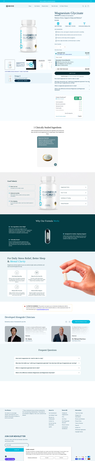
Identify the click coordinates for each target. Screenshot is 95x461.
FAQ (63, 417)
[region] (47, 1)
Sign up (16, 450)
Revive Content (65, 425)
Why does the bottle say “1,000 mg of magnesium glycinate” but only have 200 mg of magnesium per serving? (72, 82)
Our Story (64, 419)
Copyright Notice (79, 432)
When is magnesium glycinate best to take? (66, 86)
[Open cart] (88, 6)
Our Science (37, 6)
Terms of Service (79, 423)
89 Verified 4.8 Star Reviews (66, 15)
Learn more (81, 76)
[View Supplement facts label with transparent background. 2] (20, 65)
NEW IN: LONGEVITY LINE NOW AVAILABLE (47, 1)
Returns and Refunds (80, 419)
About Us (51, 410)
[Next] (90, 1)
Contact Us (51, 421)
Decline (61, 457)
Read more (28, 335)
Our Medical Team (53, 415)
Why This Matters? (58, 29)
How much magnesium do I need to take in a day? (67, 78)
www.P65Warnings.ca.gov (43, 309)
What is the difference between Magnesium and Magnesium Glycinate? (70, 89)
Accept (46, 457)
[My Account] (85, 6)
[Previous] (4, 1)
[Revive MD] (10, 6)
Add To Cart (72, 73)
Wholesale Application (80, 429)
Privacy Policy (63, 454)
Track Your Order (79, 413)
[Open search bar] (83, 6)
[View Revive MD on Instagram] (6, 456)
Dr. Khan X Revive (64, 6)
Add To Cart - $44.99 (22, 80)
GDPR (50, 427)
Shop (30, 6)
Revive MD (64, 410)
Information (78, 410)
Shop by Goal (45, 6)
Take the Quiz (54, 6)
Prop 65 (77, 425)
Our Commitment (53, 413)
